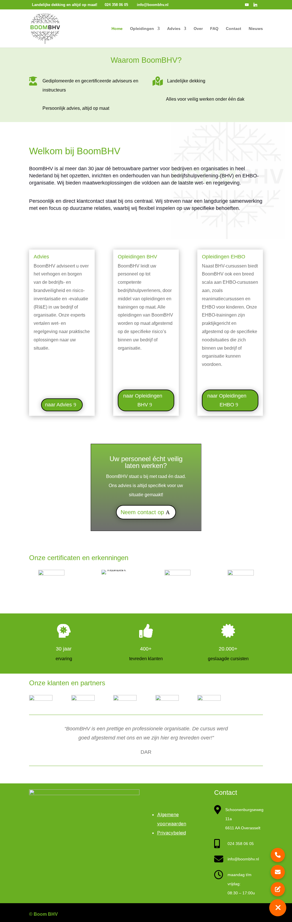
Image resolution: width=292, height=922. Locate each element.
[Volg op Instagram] (224, 914)
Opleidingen (142, 29)
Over (198, 29)
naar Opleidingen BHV (142, 400)
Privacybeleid (171, 833)
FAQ (214, 29)
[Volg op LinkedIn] (256, 914)
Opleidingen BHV (137, 257)
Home (117, 29)
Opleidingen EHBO (223, 257)
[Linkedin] (255, 6)
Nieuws (256, 29)
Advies (174, 29)
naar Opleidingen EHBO (226, 400)
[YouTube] (247, 6)
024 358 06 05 (241, 843)
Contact (233, 29)
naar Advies (58, 405)
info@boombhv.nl (243, 859)
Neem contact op (142, 512)
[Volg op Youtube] (240, 914)
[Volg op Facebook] (208, 914)
